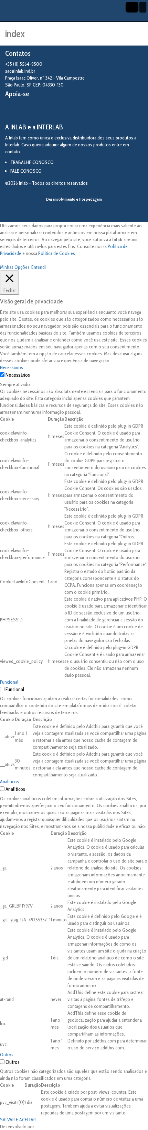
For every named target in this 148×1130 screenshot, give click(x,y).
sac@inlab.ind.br (20, 71)
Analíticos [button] (9, 781)
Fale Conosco (26, 171)
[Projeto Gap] (43, 111)
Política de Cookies (56, 253)
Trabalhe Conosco (32, 162)
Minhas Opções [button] (15, 267)
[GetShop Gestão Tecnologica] (74, 211)
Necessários (18, 375)
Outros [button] (6, 1054)
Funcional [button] (9, 682)
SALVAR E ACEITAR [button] (18, 1120)
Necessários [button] (11, 367)
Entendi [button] (38, 267)
